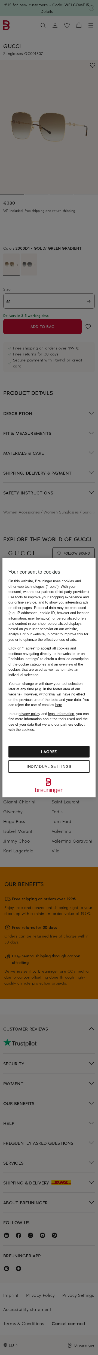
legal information (61, 714)
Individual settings (49, 766)
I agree (49, 751)
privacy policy (29, 714)
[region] (49, 677)
